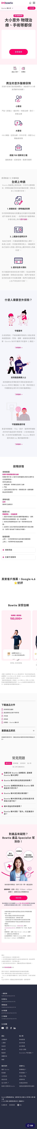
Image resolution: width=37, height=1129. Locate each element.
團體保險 (4, 1056)
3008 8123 (20, 925)
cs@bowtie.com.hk (10, 928)
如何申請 (22, 1043)
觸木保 (4, 1049)
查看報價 (18, 52)
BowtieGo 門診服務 (26, 1053)
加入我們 (5, 1083)
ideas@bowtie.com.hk (8, 1001)
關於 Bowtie (5, 1069)
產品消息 (4, 1079)
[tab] (8, 763)
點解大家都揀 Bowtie (8, 1086)
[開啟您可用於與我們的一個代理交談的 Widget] (30, 1125)
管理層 (4, 1073)
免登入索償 (22, 1049)
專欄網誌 (22, 1069)
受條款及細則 (8, 967)
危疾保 (4, 1046)
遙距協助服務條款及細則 (26, 1086)
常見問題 (23, 1073)
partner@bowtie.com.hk (9, 1013)
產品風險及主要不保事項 (11, 712)
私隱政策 (4, 1105)
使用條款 (12, 1105)
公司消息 (4, 1076)
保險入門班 (22, 1076)
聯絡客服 (22, 1039)
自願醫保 (4, 1039)
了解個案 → (18, 348)
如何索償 (22, 1046)
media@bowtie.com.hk (9, 1007)
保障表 (6, 719)
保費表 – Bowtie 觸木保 (11, 722)
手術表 (6, 716)
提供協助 (23, 219)
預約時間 (18, 898)
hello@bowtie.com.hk (8, 996)
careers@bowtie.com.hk (9, 1018)
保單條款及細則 (8, 709)
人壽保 (4, 1043)
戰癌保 (4, 1053)
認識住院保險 (23, 1083)
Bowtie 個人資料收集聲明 (22, 903)
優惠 (3, 1059)
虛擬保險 (22, 1079)
